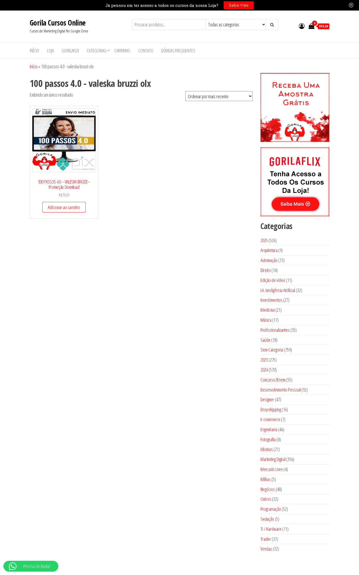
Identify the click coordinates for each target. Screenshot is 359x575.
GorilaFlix (70, 50)
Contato (145, 50)
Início (34, 50)
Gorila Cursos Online (58, 23)
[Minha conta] (302, 26)
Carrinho (122, 50)
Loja (50, 50)
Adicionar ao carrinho (64, 207)
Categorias (96, 50)
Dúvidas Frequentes (178, 50)
